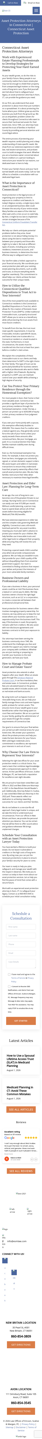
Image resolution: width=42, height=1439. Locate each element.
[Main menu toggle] (36, 10)
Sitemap (9, 1427)
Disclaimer (21, 1427)
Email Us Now (34, 3)
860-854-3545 (21, 1403)
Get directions (20, 1344)
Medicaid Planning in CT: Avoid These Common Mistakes (20, 1090)
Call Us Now (13, 3)
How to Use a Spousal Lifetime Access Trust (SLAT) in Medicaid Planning (20, 1061)
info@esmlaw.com (17, 1241)
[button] (21, 1109)
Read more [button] (10, 1154)
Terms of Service (18, 978)
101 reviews (17, 1134)
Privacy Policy (28, 1424)
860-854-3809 (21, 1336)
